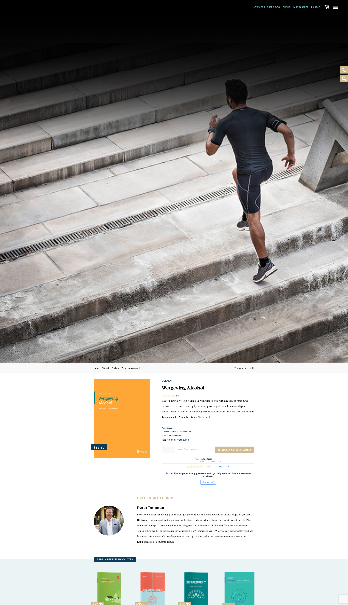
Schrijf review (207, 482)
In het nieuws (273, 6)
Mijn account (300, 6)
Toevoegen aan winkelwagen (234, 449)
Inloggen (315, 6)
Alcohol (171, 439)
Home (97, 368)
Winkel (287, 6)
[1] (326, 7)
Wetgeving (182, 439)
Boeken (115, 368)
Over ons (258, 6)
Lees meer (167, 428)
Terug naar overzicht (244, 368)
